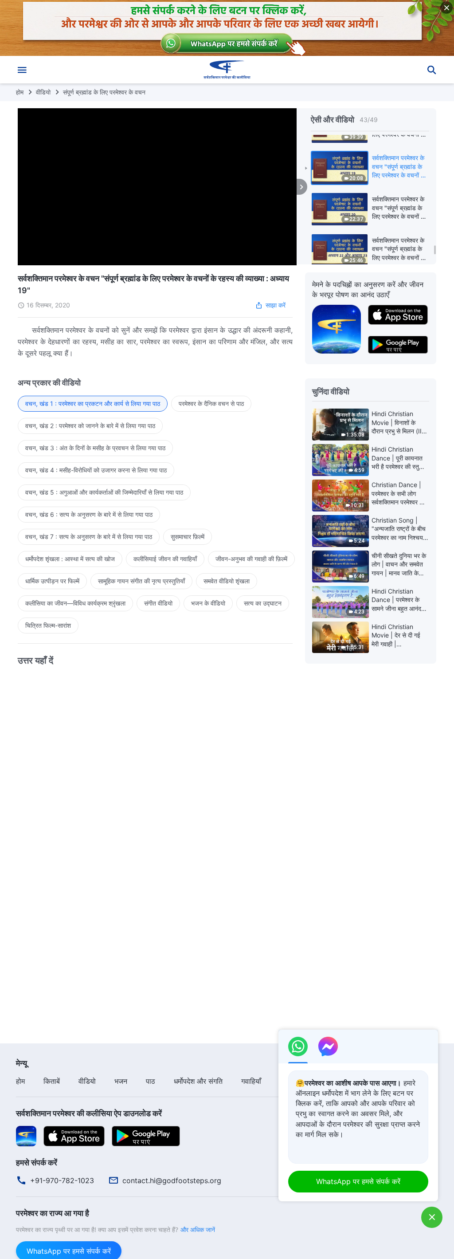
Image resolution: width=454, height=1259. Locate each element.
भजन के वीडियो (208, 603)
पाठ (150, 1081)
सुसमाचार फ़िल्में (187, 536)
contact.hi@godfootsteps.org (171, 1180)
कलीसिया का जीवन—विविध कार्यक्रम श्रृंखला (75, 603)
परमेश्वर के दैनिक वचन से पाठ (211, 403)
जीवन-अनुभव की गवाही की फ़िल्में (251, 559)
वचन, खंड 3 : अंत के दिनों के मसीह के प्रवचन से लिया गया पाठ (95, 448)
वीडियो (43, 92)
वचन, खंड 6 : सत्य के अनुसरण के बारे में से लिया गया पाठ (89, 514)
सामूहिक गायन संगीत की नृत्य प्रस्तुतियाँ (141, 581)
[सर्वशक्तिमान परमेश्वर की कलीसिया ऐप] (336, 328)
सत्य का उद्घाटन (263, 603)
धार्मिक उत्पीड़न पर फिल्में (52, 581)
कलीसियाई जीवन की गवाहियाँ (165, 559)
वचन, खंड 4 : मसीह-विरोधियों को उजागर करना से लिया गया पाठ (96, 470)
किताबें (51, 1081)
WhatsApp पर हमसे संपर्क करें (358, 1181)
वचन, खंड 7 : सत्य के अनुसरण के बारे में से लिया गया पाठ (88, 536)
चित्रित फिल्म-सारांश (48, 625)
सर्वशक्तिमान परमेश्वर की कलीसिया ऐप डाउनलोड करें (89, 1113)
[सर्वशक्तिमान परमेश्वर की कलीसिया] (227, 69)
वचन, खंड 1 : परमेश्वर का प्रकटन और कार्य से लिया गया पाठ (92, 403)
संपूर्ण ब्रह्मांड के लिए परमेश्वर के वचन (104, 92)
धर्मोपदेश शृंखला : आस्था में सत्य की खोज (70, 559)
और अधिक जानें (197, 1229)
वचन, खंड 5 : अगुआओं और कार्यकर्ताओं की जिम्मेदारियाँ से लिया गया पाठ (104, 492)
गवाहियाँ (251, 1081)
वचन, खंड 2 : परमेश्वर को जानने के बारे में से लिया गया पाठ (90, 425)
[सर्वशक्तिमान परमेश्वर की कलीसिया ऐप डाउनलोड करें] (26, 1135)
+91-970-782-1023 (62, 1180)
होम (19, 92)
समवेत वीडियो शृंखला (227, 581)
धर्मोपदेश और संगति (198, 1081)
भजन (120, 1081)
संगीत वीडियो (158, 603)
